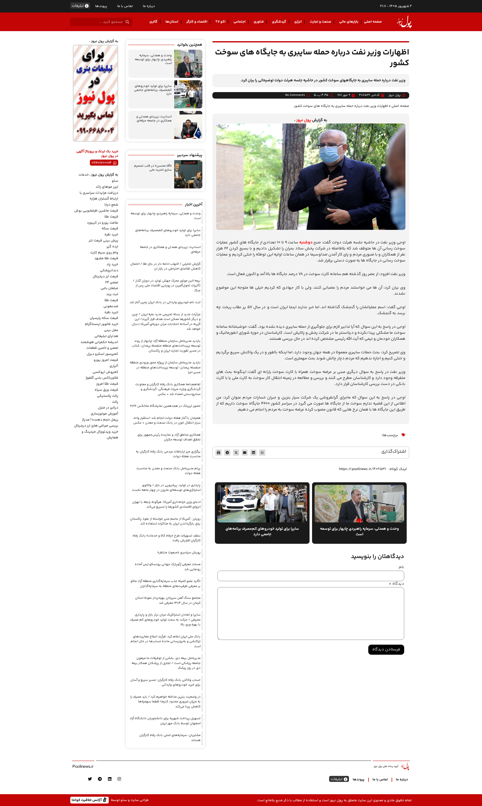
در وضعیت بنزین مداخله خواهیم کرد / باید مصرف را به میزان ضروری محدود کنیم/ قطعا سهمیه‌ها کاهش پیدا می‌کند (165, 701)
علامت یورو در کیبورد (102, 223)
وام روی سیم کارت (104, 252)
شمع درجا (111, 205)
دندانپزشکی (109, 270)
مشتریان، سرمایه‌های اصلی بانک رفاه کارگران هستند (170, 738)
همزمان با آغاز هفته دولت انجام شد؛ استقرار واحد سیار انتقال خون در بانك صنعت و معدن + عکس (167, 421)
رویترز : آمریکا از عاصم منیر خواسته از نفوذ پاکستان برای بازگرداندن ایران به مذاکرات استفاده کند (165, 521)
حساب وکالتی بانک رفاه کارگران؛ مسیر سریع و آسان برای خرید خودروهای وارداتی (165, 683)
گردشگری (279, 22)
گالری (153, 22)
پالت (115, 402)
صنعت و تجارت (320, 22)
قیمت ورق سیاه (106, 390)
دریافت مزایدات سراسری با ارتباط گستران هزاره (99, 196)
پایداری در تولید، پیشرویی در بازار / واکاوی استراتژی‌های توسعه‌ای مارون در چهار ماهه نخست (166, 488)
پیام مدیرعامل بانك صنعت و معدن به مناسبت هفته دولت (168, 471)
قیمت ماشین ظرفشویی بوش (96, 211)
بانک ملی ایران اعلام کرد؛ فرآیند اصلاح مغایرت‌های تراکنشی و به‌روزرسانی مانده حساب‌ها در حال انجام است (166, 641)
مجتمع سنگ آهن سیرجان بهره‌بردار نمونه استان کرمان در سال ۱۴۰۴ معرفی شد (168, 600)
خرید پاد (112, 264)
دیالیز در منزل (108, 408)
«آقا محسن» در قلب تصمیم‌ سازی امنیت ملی (153, 167)
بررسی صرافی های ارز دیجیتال (96, 426)
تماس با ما (125, 6)
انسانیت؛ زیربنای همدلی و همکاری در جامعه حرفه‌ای (154, 118)
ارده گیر (112, 246)
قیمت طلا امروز (107, 384)
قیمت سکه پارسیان (104, 318)
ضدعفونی (110, 306)
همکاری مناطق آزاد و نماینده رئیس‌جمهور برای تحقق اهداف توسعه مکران (169, 437)
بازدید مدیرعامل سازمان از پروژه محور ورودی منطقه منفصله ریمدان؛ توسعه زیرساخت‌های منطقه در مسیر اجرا (165, 367)
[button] (262, 452)
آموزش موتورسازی (104, 414)
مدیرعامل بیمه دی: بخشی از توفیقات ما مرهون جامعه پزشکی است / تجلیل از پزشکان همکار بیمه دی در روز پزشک (166, 663)
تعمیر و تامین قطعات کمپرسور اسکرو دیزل (102, 351)
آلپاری (113, 366)
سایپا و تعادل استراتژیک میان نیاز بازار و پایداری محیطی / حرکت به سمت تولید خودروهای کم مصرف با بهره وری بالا (165, 619)
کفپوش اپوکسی (105, 372)
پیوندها (101, 6)
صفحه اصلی (373, 22)
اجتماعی (239, 22)
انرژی (298, 22)
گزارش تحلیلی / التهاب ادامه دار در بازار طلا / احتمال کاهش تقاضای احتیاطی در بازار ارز (165, 266)
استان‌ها (171, 22)
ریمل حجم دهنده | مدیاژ (100, 420)
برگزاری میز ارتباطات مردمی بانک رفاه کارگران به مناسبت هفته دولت (168, 454)
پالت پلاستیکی (107, 396)
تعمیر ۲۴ (111, 282)
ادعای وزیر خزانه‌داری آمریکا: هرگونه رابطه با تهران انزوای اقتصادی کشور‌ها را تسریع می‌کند (166, 505)
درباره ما (149, 6)
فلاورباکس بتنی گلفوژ (102, 378)
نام (401, 567)
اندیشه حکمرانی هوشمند (99, 342)
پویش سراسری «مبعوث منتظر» (179, 552)
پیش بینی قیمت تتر (103, 240)
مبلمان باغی (109, 288)
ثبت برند (112, 294)
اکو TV (220, 22)
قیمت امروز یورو (106, 360)
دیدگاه (396, 584)
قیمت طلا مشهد (106, 258)
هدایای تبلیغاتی (106, 336)
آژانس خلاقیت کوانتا (87, 800)
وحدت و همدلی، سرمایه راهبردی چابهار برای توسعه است (153, 59)
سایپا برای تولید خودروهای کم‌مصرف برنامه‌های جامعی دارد (153, 90)
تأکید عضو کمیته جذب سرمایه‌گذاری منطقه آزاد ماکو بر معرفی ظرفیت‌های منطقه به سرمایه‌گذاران (166, 584)
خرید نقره (111, 234)
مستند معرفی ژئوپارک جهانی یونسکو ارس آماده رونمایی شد (168, 567)
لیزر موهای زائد (107, 187)
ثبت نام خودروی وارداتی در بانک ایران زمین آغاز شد (165, 302)
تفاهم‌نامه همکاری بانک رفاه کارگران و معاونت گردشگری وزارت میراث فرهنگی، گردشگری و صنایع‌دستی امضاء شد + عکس (168, 389)
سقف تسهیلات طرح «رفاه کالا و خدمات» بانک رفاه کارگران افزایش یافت (167, 538)
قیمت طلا (111, 217)
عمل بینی (111, 330)
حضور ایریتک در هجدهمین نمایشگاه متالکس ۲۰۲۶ (165, 406)
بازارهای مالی (348, 22)
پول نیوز (303, 120)
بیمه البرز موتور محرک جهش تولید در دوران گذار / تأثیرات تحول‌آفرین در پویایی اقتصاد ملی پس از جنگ (167, 285)
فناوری (259, 22)
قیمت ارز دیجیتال (105, 276)
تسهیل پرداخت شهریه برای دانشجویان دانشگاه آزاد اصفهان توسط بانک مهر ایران (165, 721)
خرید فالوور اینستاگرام (101, 324)
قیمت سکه (110, 228)
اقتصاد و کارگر (196, 22)
